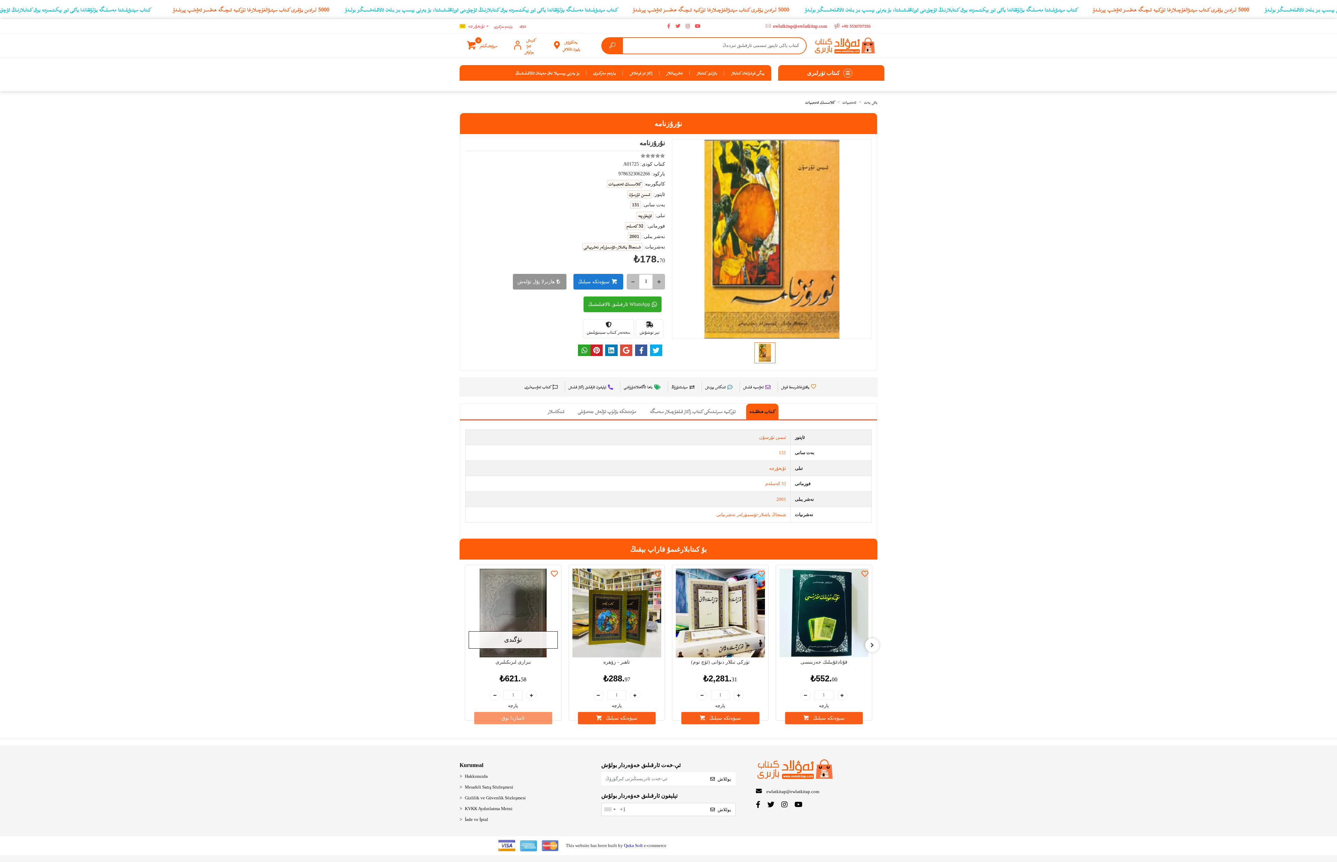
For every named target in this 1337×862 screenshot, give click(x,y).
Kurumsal (471, 765)
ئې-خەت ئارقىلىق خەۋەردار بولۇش (641, 765)
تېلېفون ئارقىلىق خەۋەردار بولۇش (639, 796)
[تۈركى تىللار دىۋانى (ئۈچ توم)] (720, 613)
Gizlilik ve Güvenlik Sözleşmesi (495, 797)
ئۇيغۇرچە (777, 468)
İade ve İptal (476, 819)
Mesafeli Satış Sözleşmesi (489, 787)
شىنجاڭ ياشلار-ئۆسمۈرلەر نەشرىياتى (751, 514)
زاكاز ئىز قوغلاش (641, 73)
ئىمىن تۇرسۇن (772, 437)
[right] (872, 645)
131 (782, 452)
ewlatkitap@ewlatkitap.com (792, 791)
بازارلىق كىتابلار (707, 73)
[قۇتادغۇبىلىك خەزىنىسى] (824, 613)
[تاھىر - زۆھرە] (617, 613)
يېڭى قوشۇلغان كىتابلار (747, 73)
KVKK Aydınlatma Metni (489, 808)
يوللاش (724, 779)
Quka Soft (633, 845)
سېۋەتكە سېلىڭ (594, 281)
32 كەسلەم (775, 483)
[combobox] (610, 809)
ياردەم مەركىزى (503, 26)
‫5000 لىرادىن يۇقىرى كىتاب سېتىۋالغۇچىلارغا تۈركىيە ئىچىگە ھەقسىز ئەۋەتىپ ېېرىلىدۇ (251, 9)
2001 (781, 499)
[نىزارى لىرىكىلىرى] (513, 613)
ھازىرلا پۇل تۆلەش (536, 281)
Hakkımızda (476, 776)
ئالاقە (522, 26)
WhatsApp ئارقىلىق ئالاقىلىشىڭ (619, 304)
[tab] (762, 411)
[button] (483, 45)
